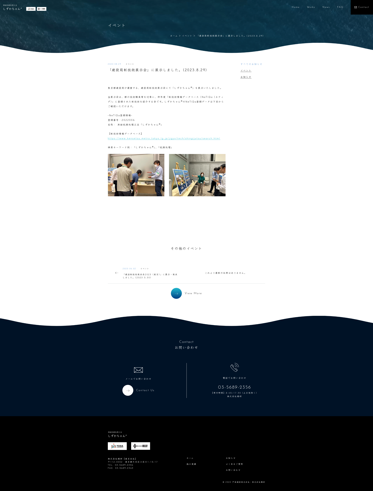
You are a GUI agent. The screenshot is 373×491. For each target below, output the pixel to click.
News (326, 7)
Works (311, 7)
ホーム (174, 35)
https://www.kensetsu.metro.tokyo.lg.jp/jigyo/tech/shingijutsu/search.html (164, 138)
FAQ (340, 7)
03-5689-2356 (234, 387)
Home (296, 7)
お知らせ (245, 76)
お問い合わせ (233, 469)
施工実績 (191, 463)
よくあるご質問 (234, 463)
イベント (187, 35)
